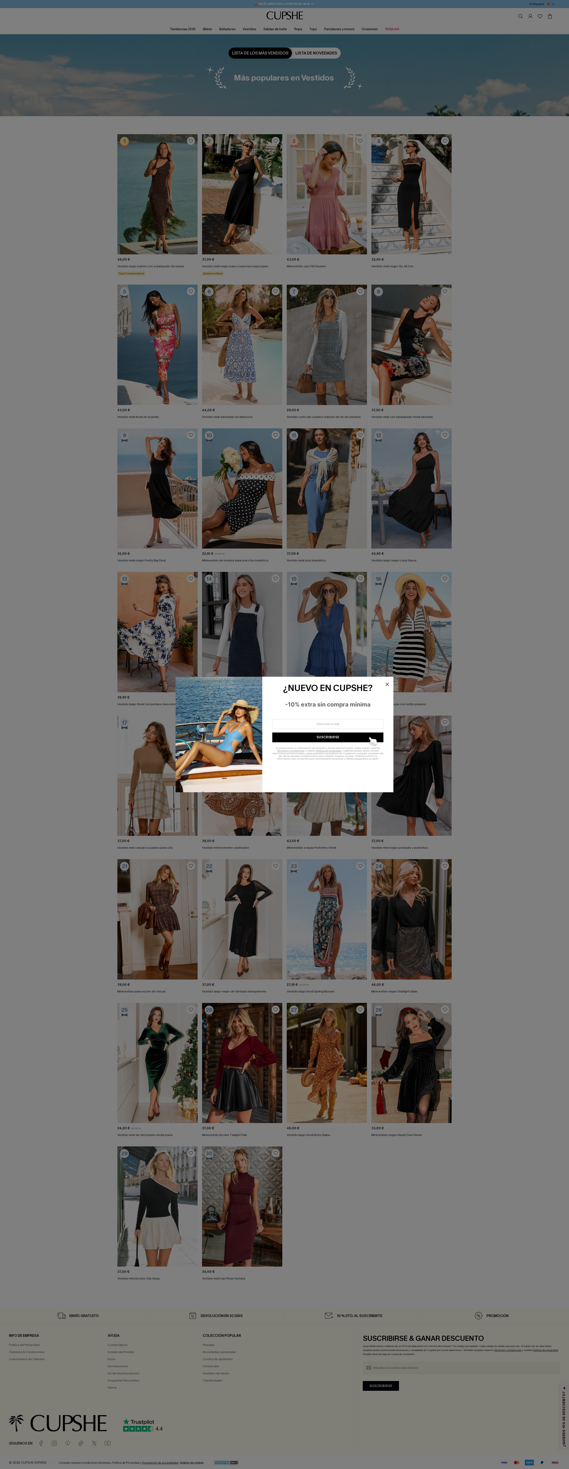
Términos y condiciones (290, 750)
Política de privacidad (328, 750)
